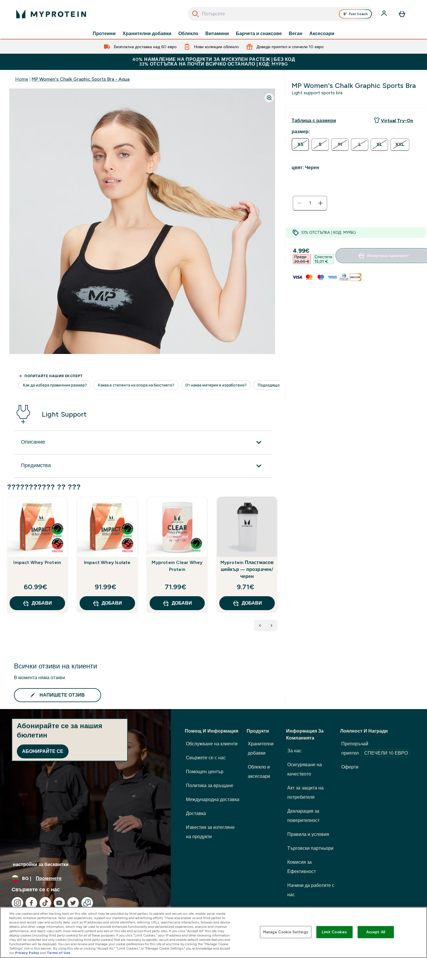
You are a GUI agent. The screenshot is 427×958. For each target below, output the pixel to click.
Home (21, 79)
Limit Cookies (334, 932)
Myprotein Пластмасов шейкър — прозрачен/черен (247, 569)
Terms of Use (58, 953)
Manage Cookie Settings (285, 932)
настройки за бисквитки (41, 864)
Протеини (104, 33)
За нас (294, 750)
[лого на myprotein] (51, 14)
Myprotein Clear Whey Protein (177, 566)
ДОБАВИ (42, 603)
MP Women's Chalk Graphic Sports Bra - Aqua (81, 79)
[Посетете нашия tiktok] (45, 903)
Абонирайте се (42, 751)
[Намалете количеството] (299, 203)
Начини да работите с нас (310, 890)
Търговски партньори (310, 848)
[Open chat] (87, 903)
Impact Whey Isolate (107, 562)
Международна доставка (212, 799)
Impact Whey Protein (37, 562)
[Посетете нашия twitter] (73, 903)
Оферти (349, 766)
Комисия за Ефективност (301, 867)
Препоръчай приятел (374, 748)
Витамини (217, 33)
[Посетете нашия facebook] (31, 903)
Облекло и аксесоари (259, 771)
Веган (295, 33)
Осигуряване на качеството (304, 769)
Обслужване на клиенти (212, 743)
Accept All (375, 932)
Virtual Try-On (397, 120)
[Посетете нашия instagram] (17, 903)
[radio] (300, 144)
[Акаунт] (384, 14)
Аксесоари (321, 33)
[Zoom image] (269, 97)
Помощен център (204, 771)
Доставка (196, 813)
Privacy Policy (27, 953)
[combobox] (281, 14)
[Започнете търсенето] (195, 14)
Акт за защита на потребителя (305, 792)
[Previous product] (260, 625)
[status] (310, 203)
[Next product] (271, 625)
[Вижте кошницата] (402, 14)
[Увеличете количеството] (320, 203)
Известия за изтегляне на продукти (210, 832)
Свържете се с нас (206, 757)
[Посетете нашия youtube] (59, 903)
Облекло (188, 33)
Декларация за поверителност (303, 816)
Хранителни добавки (147, 33)
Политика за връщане (209, 785)
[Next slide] (276, 567)
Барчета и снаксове (259, 33)
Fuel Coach (358, 14)
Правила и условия (308, 834)
